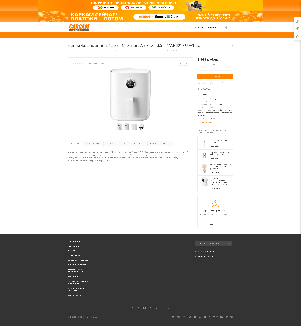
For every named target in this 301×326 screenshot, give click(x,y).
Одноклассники (162, 307)
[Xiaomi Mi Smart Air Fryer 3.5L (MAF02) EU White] (130, 94)
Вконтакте (132, 307)
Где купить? (74, 246)
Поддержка (74, 255)
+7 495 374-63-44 (206, 28)
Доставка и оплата (78, 260)
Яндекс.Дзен (168, 307)
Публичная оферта (78, 265)
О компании (74, 241)
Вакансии (73, 276)
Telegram (150, 307)
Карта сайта (74, 295)
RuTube (138, 307)
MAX (144, 307)
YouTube (156, 307)
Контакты (73, 251)
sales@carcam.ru (205, 256)
